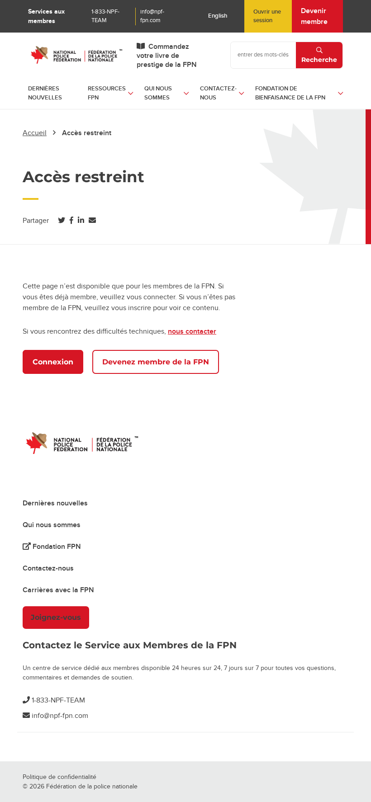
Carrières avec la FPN (58, 589)
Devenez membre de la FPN (155, 362)
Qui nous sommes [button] (158, 93)
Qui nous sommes (52, 524)
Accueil (35, 132)
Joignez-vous (56, 617)
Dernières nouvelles (45, 93)
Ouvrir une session (267, 16)
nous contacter (192, 331)
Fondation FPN (56, 546)
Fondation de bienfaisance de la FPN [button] (290, 93)
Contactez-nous (48, 568)
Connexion (53, 362)
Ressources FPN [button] (107, 93)
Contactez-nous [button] (218, 93)
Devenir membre (314, 16)
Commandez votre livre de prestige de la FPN (167, 55)
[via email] (92, 220)
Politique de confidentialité (59, 777)
